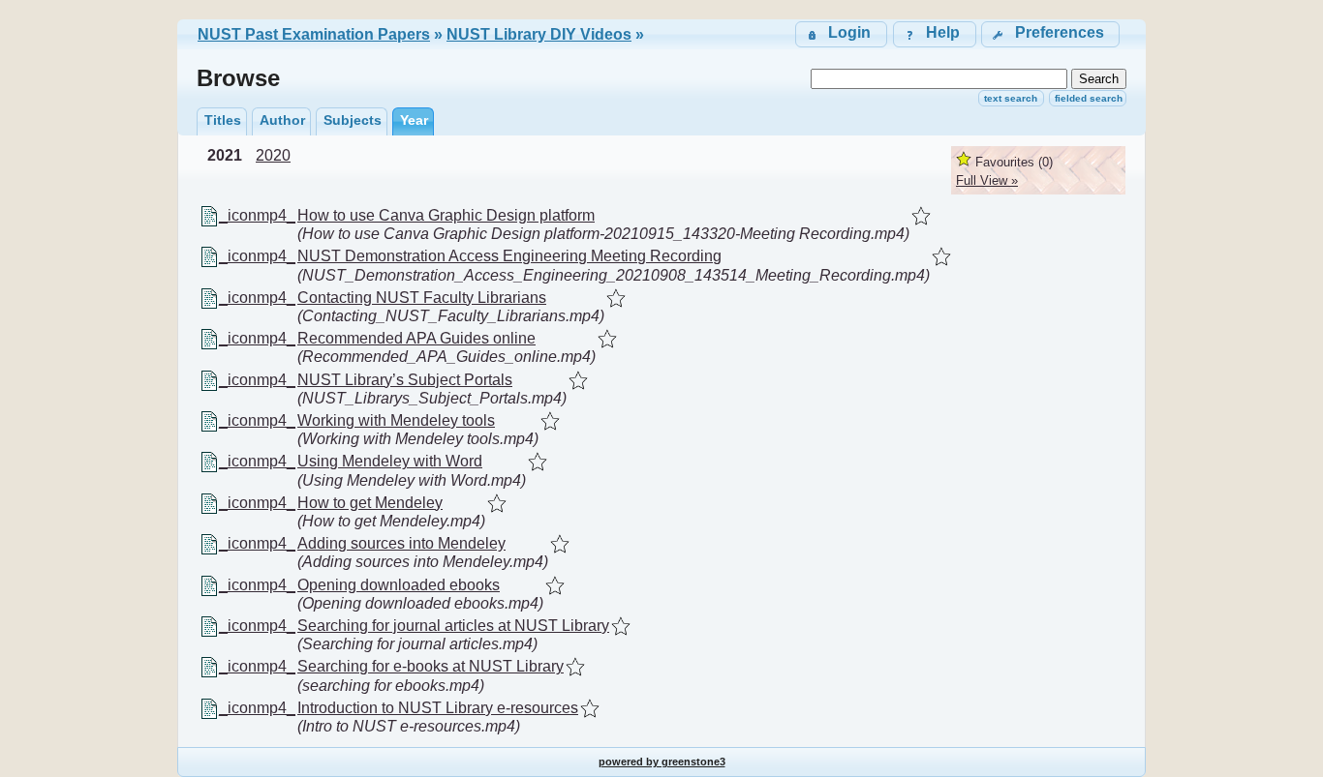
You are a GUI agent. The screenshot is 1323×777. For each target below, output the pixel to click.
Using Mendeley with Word (389, 461)
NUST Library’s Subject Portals (404, 380)
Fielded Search (1089, 98)
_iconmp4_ (257, 215)
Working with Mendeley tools (396, 420)
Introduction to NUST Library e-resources (437, 708)
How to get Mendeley (370, 502)
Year (414, 120)
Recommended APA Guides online (416, 338)
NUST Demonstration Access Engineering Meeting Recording (509, 256)
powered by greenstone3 (662, 761)
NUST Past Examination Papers (314, 34)
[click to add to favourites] (921, 215)
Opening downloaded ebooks (398, 585)
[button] (1050, 34)
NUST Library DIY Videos (538, 34)
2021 (224, 155)
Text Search (1010, 98)
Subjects (352, 120)
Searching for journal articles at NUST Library (453, 625)
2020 (273, 155)
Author (282, 120)
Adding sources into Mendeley (401, 543)
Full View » (987, 180)
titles (222, 120)
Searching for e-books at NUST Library (430, 666)
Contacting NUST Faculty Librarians (421, 297)
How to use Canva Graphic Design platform (446, 215)
